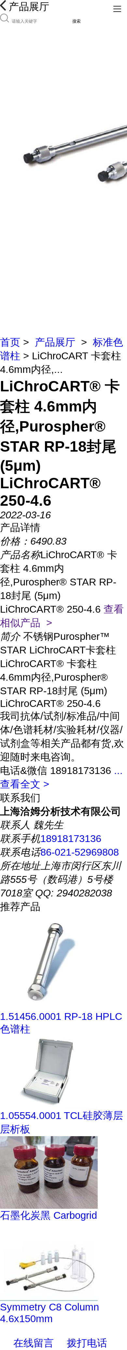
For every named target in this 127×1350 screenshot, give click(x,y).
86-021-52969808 (79, 852)
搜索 (76, 21)
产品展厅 (55, 342)
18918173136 (70, 838)
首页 (10, 342)
